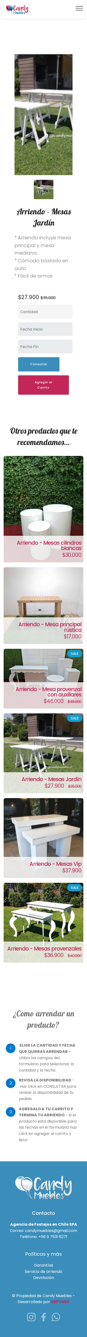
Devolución (43, 1277)
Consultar (38, 364)
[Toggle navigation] (79, 8)
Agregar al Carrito (43, 385)
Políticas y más (43, 1254)
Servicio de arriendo (43, 1271)
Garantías (43, 1265)
